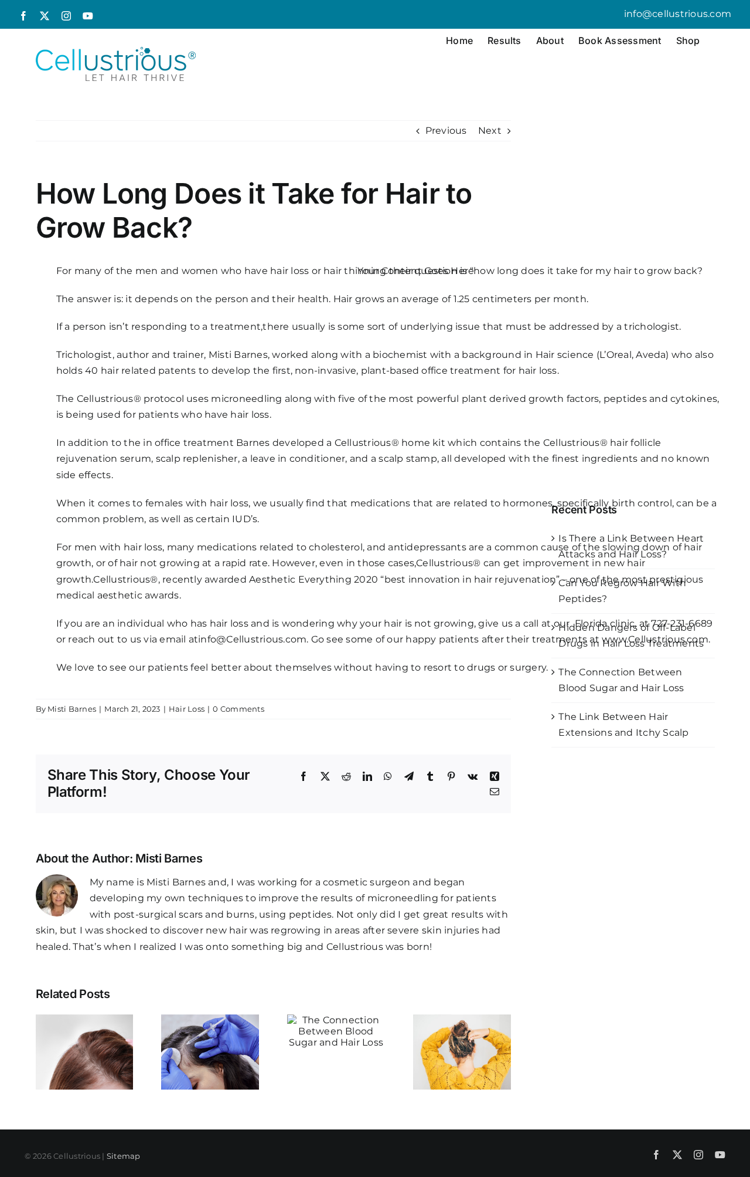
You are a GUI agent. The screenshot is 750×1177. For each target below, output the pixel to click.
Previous (446, 130)
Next (490, 130)
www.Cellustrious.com (655, 639)
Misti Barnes (71, 708)
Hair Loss (186, 708)
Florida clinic (605, 623)
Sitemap (124, 1156)
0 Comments (238, 708)
